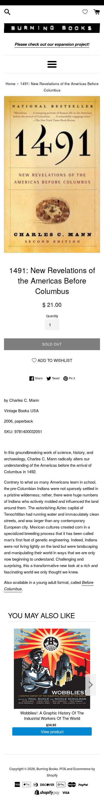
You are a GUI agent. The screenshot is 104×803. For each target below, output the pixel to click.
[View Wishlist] (86, 11)
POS (62, 768)
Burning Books (47, 768)
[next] (90, 685)
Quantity (52, 315)
